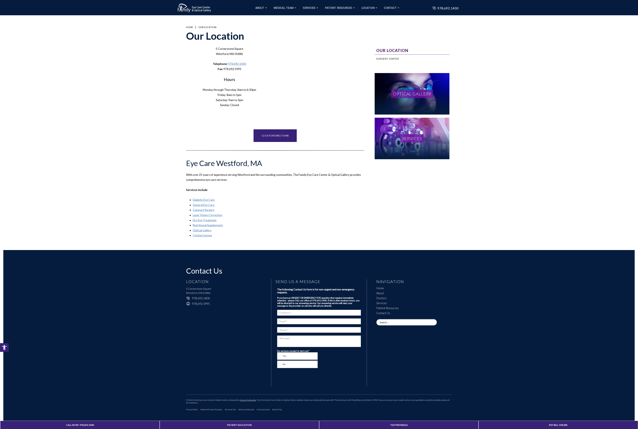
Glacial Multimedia (248, 400)
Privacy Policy (192, 409)
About (259, 7)
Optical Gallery (202, 230)
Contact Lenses (202, 235)
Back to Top (277, 409)
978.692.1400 (237, 64)
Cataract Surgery (203, 210)
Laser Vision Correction (207, 215)
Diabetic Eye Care (204, 200)
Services (309, 7)
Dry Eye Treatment (204, 220)
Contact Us (383, 313)
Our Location (392, 50)
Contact (390, 7)
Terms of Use (230, 409)
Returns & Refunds (246, 409)
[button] (4, 347)
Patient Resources (387, 308)
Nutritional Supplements (208, 225)
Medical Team (283, 7)
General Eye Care (203, 205)
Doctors (381, 298)
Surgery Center (387, 58)
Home (189, 27)
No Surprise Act (263, 409)
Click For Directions (275, 135)
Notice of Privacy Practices (211, 409)
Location (368, 7)
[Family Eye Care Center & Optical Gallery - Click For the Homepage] (201, 8)
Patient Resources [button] (338, 7)
